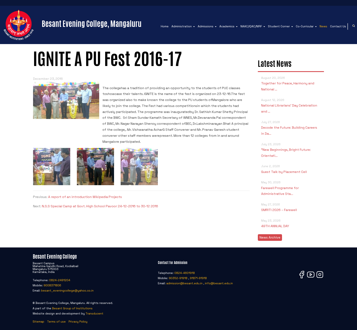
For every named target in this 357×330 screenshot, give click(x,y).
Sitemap (38, 321)
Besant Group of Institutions (72, 308)
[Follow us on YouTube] (310, 278)
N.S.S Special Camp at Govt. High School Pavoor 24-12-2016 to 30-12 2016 (100, 206)
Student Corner (279, 26)
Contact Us (338, 26)
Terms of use (56, 321)
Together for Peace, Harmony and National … (287, 83)
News (323, 26)
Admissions (205, 26)
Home (165, 26)
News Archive (269, 237)
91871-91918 (198, 278)
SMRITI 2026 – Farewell (279, 207)
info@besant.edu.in (219, 283)
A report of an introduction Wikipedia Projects (85, 197)
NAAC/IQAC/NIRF (251, 26)
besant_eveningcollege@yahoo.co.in (67, 290)
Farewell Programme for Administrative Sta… (280, 188)
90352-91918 (178, 278)
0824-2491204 (59, 280)
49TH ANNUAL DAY (275, 223)
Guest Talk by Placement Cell (284, 169)
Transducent (94, 313)
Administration (181, 26)
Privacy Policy (78, 321)
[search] (354, 26)
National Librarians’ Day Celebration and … (289, 106)
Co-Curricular (305, 26)
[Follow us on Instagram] (319, 278)
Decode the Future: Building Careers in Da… (289, 128)
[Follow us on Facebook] (301, 278)
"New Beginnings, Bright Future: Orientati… (286, 150)
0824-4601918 (184, 273)
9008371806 (52, 285)
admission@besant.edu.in (184, 283)
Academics (226, 26)
